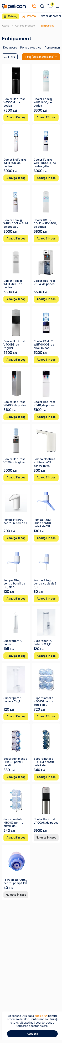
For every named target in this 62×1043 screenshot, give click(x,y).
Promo (31, 16)
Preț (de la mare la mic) (39, 57)
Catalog (12, 16)
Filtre (11, 57)
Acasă (5, 25)
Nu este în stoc (46, 837)
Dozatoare (10, 47)
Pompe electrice (31, 47)
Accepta (32, 1034)
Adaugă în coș (16, 117)
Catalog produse (25, 25)
